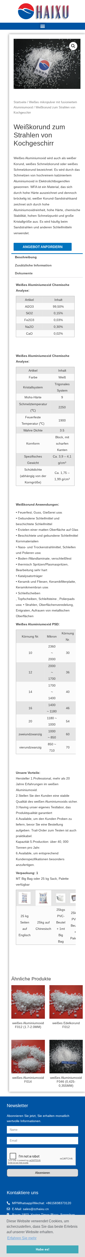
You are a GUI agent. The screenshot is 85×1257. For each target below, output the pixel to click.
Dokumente (24, 273)
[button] (42, 26)
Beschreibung (26, 257)
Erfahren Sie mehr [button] (21, 1238)
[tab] (47, 257)
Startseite (20, 102)
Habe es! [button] (42, 1249)
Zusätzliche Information (33, 265)
